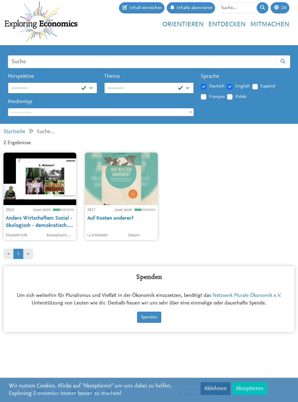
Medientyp (20, 102)
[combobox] (101, 112)
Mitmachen (269, 24)
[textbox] (101, 112)
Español (267, 86)
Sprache (210, 76)
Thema (112, 76)
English (242, 86)
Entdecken (227, 24)
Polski (240, 96)
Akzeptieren (249, 389)
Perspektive (21, 76)
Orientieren (183, 24)
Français (217, 96)
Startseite (14, 132)
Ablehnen (215, 389)
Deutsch (217, 86)
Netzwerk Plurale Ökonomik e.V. (246, 295)
